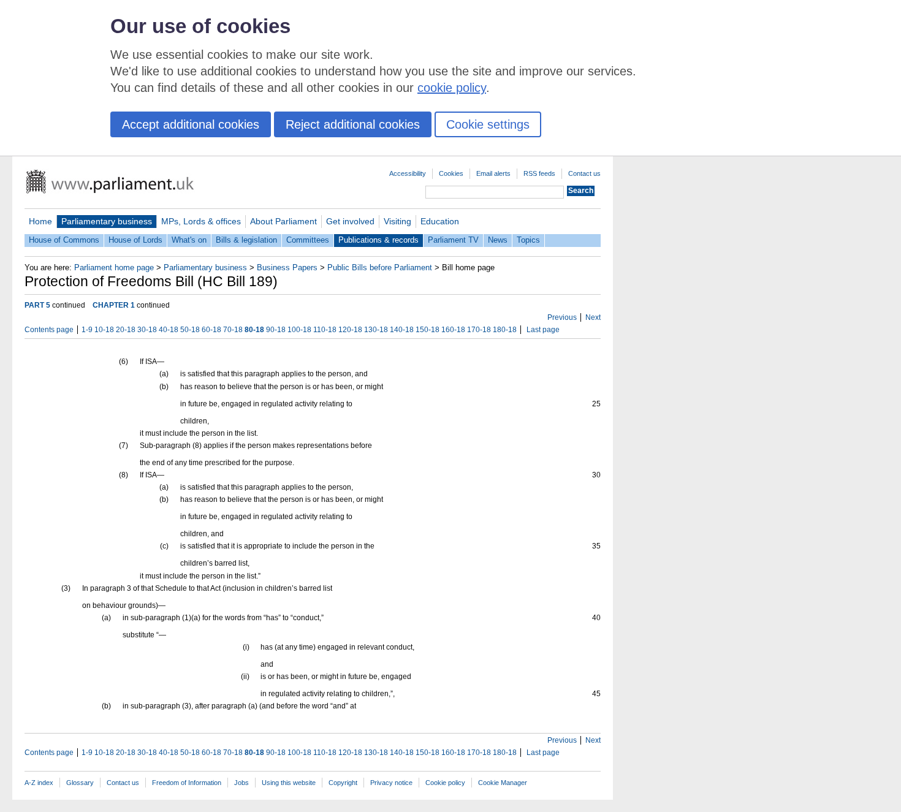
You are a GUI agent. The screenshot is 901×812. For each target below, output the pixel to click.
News (498, 240)
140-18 (402, 329)
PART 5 (37, 305)
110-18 (324, 329)
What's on (189, 240)
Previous (562, 317)
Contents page (49, 329)
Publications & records (378, 240)
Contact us (584, 173)
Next (593, 317)
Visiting (397, 221)
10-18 (104, 329)
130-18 (376, 329)
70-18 (233, 329)
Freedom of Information (186, 782)
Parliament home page (114, 267)
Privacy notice (391, 782)
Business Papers (287, 267)
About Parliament (283, 221)
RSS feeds (539, 173)
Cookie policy (445, 782)
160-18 (453, 329)
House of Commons (64, 240)
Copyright (343, 782)
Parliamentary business (106, 221)
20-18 (125, 329)
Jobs (241, 782)
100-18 (299, 329)
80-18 (254, 329)
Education (439, 221)
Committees (307, 240)
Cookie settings (488, 124)
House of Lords (135, 240)
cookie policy (451, 87)
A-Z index (39, 782)
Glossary (80, 782)
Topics (528, 240)
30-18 (147, 329)
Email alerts (493, 173)
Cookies (451, 173)
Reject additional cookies (353, 124)
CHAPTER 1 (114, 305)
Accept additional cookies (190, 124)
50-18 (190, 329)
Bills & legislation (246, 240)
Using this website (289, 782)
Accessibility (407, 173)
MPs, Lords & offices (201, 221)
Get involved (350, 221)
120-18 (350, 329)
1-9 (87, 329)
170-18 (479, 329)
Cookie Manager (502, 782)
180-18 (505, 329)
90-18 (276, 329)
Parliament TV (453, 240)
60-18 (211, 329)
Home (40, 221)
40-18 (168, 329)
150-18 (427, 329)
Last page (543, 329)
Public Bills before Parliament (379, 267)
